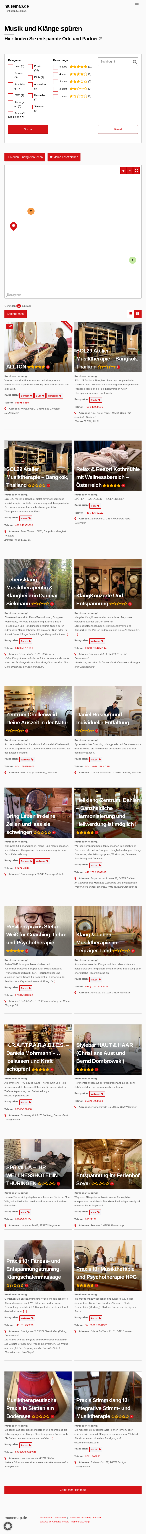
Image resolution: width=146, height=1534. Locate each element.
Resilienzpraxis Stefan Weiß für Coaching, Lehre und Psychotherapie (36, 934)
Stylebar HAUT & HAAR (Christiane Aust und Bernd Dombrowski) (104, 1053)
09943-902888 (23, 1109)
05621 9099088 (94, 1100)
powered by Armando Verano (54, 1521)
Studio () (19, 113)
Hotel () (19, 66)
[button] (8, 1526)
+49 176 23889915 (95, 872)
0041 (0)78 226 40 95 (97, 766)
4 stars (63, 74)
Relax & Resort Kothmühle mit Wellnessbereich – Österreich (108, 477)
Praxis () (37, 68)
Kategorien (15, 60)
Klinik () (39, 77)
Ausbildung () (19, 86)
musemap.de (46, 1517)
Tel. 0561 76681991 (96, 1325)
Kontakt (97, 1517)
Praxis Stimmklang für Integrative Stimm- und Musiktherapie (103, 1408)
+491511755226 (24, 1325)
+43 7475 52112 (94, 512)
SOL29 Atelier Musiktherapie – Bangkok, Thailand (107, 359)
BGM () (19, 95)
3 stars (63, 81)
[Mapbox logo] (13, 295)
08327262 (91, 1219)
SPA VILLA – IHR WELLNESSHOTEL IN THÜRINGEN (32, 1175)
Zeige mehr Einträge (73, 1489)
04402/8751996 (24, 648)
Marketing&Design (80, 1521)
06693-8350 (22, 402)
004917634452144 (95, 648)
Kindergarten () (20, 104)
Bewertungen (61, 60)
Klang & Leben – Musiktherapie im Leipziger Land (96, 942)
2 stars (63, 88)
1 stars (63, 96)
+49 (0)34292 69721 (96, 986)
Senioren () (39, 108)
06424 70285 (22, 868)
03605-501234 (23, 1219)
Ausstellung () (40, 86)
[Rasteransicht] (138, 314)
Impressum (61, 1517)
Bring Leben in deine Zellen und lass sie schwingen (30, 824)
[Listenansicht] (130, 314)
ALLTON (16, 367)
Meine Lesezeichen (65, 157)
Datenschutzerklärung (80, 1517)
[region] (73, 231)
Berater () (18, 75)
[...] (69, 634)
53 (31, 211)
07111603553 (92, 1456)
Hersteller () (39, 97)
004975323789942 (25, 1452)
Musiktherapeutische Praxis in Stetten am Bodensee (31, 1408)
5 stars (63, 66)
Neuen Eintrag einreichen (26, 157)
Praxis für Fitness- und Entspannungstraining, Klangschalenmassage (33, 1269)
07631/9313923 (24, 995)
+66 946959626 (94, 406)
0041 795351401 (24, 766)
